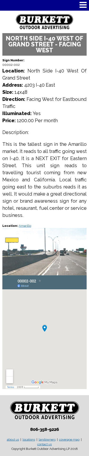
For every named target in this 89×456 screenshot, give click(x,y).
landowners (47, 439)
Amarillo (25, 226)
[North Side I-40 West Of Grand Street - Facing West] (44, 273)
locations (29, 439)
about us (13, 439)
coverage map (69, 439)
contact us (44, 444)
